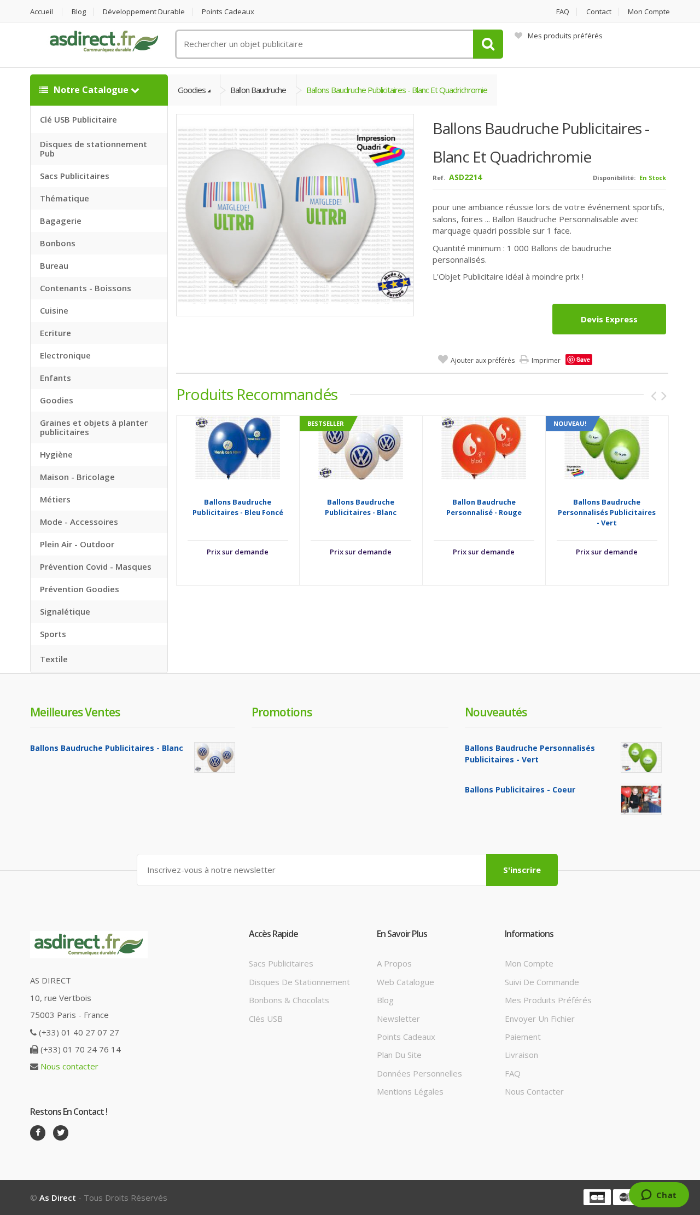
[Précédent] (653, 396)
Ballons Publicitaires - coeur (520, 789)
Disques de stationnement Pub (93, 148)
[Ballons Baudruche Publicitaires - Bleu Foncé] (237, 447)
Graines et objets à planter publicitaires (94, 427)
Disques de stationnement (299, 981)
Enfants (55, 377)
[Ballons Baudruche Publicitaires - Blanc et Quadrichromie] (295, 214)
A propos (394, 963)
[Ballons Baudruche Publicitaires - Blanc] (360, 447)
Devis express (609, 319)
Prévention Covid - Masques (95, 566)
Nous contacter (69, 1066)
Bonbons (57, 243)
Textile (54, 658)
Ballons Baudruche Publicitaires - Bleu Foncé (237, 507)
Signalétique (65, 611)
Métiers (55, 499)
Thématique (64, 198)
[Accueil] (104, 41)
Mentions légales (410, 1091)
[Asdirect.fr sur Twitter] (60, 1133)
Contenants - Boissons (85, 287)
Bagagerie (60, 220)
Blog (79, 12)
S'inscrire (522, 869)
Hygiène (56, 454)
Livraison (521, 1054)
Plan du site (399, 1054)
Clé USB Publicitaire (78, 119)
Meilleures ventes (75, 712)
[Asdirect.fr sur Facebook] (37, 1133)
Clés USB (266, 1018)
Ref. (439, 177)
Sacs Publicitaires (74, 175)
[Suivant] (664, 396)
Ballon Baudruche (258, 89)
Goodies (56, 400)
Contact (598, 12)
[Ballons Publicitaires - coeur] (641, 799)
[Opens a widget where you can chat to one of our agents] (658, 1196)
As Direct (57, 1197)
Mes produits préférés (565, 35)
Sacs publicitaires (281, 963)
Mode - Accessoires (79, 521)
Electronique (65, 355)
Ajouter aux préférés (483, 360)
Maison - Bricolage (77, 476)
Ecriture (55, 332)
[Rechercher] (488, 44)
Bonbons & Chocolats (289, 999)
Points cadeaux (228, 12)
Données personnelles (419, 1073)
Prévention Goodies (79, 588)
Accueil (41, 12)
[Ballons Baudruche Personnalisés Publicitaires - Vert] (606, 447)
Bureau (54, 265)
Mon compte (649, 12)
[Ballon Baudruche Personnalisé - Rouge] (483, 447)
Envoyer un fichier (540, 1018)
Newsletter (398, 1018)
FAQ (562, 12)
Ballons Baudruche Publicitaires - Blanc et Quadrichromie (396, 89)
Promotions (282, 712)
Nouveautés (496, 712)
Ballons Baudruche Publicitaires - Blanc (360, 507)
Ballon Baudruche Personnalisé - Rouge (484, 507)
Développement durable (144, 12)
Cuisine (54, 310)
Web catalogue (405, 981)
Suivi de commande (542, 981)
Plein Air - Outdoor (77, 544)
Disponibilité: (614, 177)
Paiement (523, 1036)
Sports (53, 633)
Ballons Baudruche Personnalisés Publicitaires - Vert (607, 512)
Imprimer (546, 360)
